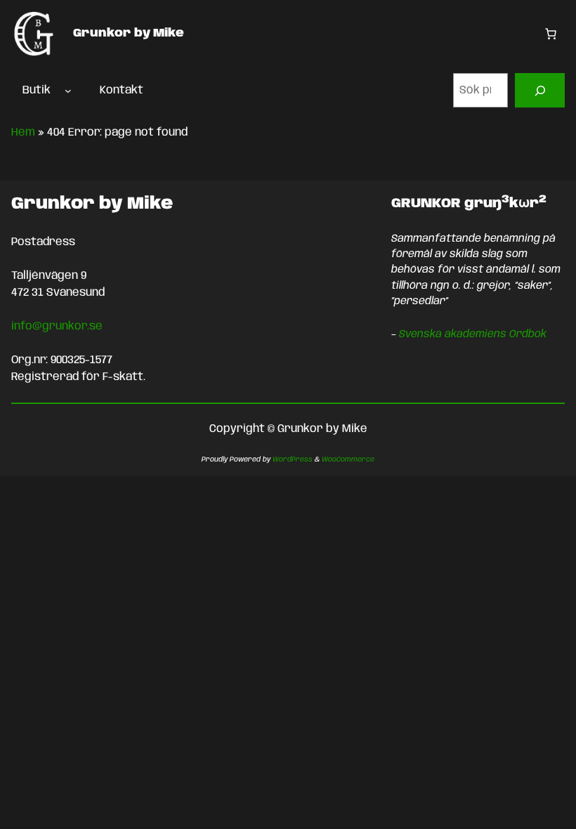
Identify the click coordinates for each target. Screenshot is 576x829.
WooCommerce (348, 459)
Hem (23, 132)
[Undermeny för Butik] (68, 90)
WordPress (293, 459)
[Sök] (540, 90)
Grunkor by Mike (128, 33)
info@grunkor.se (57, 326)
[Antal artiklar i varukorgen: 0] (551, 34)
